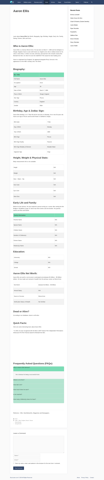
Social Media (67, 2)
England (23, 420)
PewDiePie (73, 32)
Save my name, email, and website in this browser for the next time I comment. (37, 463)
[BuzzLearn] (12, 2)
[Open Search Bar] (92, 2)
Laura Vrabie (74, 45)
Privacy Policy (84, 477)
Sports (77, 2)
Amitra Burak (18, 422)
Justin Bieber (74, 25)
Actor (46, 2)
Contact (92, 477)
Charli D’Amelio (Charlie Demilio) (79, 21)
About (78, 477)
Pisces (31, 420)
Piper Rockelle (74, 28)
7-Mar (19, 420)
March (27, 420)
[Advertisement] (38, 24)
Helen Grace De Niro (76, 18)
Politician (86, 2)
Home (19, 2)
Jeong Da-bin (18, 423)
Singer (59, 2)
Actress (53, 2)
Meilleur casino (27, 2)
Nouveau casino (38, 2)
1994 (16, 420)
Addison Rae (74, 35)
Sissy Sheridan (74, 42)
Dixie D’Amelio (74, 39)
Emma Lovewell (74, 14)
